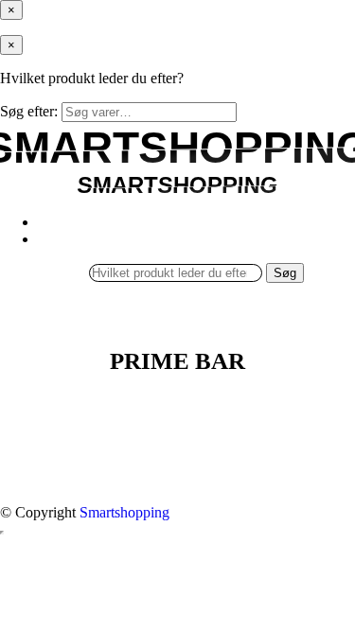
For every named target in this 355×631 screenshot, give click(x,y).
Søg (285, 273)
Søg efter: (29, 111)
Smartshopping (124, 512)
